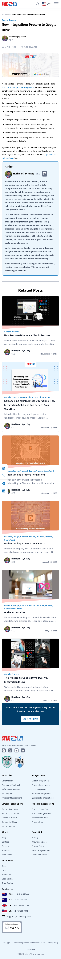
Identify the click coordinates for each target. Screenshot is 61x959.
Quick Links (37, 832)
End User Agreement (41, 850)
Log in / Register (30, 718)
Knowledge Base (39, 841)
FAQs (4, 870)
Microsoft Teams (27, 471)
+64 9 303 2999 (20, 899)
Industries (7, 775)
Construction (7, 780)
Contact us (7, 889)
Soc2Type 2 (7, 942)
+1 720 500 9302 (21, 911)
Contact (5, 841)
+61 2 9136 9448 (22, 894)
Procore (12, 20)
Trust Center (7, 883)
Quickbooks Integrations (43, 797)
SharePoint (33, 397)
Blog (10, 14)
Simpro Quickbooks (10, 813)
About (5, 832)
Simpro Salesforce (10, 809)
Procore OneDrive (40, 817)
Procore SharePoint (40, 809)
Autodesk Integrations (42, 793)
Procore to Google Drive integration (18, 87)
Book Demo (7, 854)
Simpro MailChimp (9, 822)
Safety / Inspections (11, 789)
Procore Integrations (41, 785)
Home (4, 14)
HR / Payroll (7, 793)
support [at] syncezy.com (19, 916)
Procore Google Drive (41, 813)
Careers (5, 846)
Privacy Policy (38, 846)
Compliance (30, 949)
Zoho (48, 397)
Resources (7, 860)
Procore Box (37, 822)
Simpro (42, 397)
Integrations (38, 775)
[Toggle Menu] (56, 3)
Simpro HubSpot (9, 826)
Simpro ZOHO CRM (10, 817)
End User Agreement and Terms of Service (29, 942)
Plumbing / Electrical (11, 785)
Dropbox (8, 471)
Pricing (35, 837)
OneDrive (40, 536)
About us (6, 850)
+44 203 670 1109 (21, 905)
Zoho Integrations (40, 789)
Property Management (12, 797)
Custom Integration (40, 780)
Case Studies (7, 878)
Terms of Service (39, 854)
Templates (6, 874)
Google (5, 20)
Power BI (16, 397)
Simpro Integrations (12, 803)
